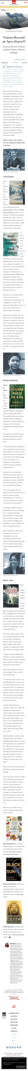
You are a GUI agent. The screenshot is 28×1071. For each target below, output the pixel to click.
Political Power (14, 1022)
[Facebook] (7, 1047)
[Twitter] (10, 1047)
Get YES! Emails (14, 1034)
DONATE (25, 2)
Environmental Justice (14, 1013)
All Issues (14, 1028)
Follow (14, 1044)
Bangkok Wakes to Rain (5, 390)
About (14, 1037)
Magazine (14, 1040)
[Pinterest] (15, 1047)
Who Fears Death (18, 934)
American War (7, 210)
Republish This (14, 998)
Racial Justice (14, 1016)
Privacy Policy (7, 1064)
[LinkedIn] (18, 1047)
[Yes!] (14, 2)
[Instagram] (12, 1047)
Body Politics (14, 1019)
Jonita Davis (5, 62)
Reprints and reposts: (12, 989)
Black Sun (20, 894)
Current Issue (14, 1031)
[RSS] (20, 1047)
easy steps (13, 994)
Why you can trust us (21, 60)
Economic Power (14, 1025)
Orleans (10, 613)
